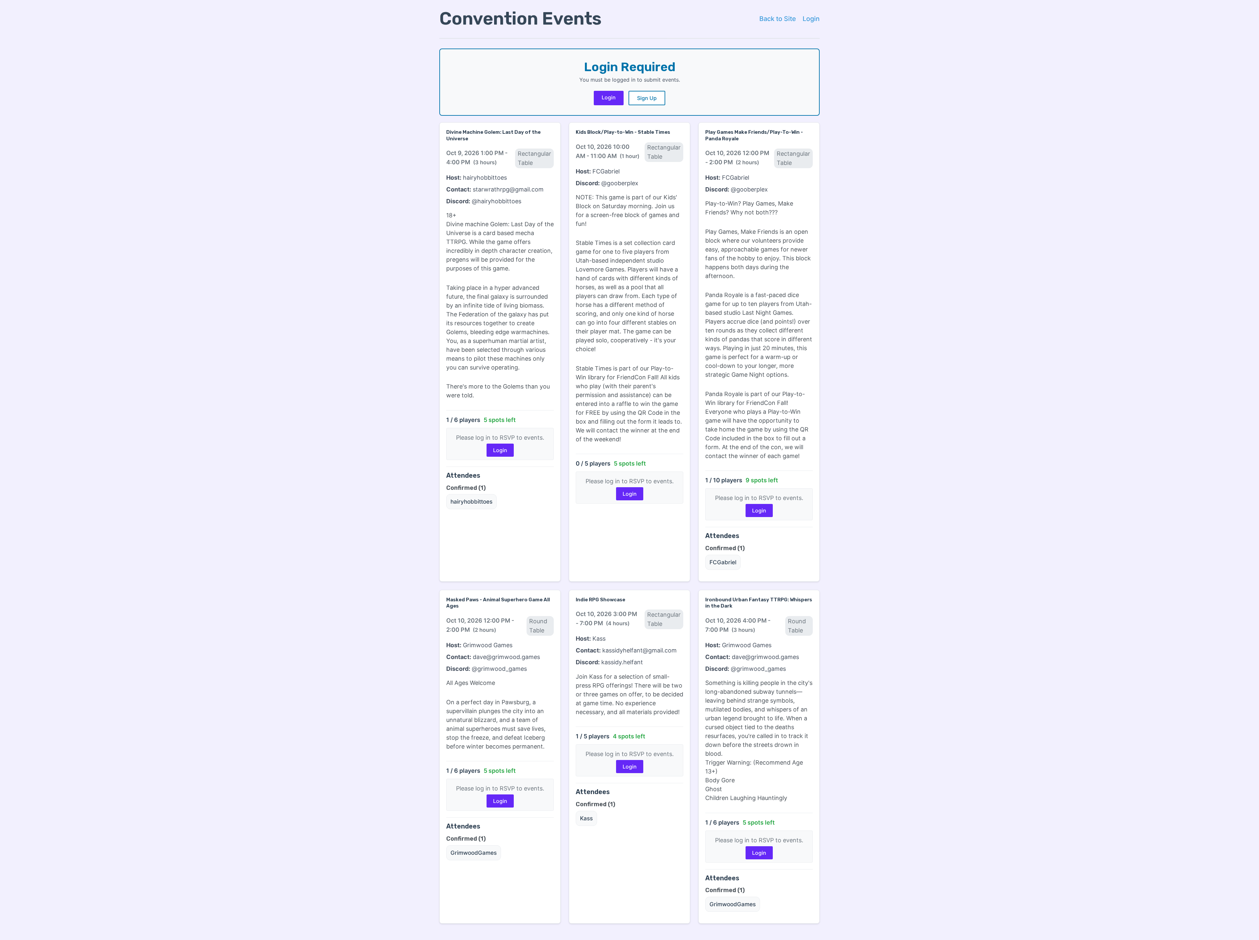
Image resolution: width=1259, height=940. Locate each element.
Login (811, 19)
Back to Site (777, 19)
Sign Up (647, 98)
